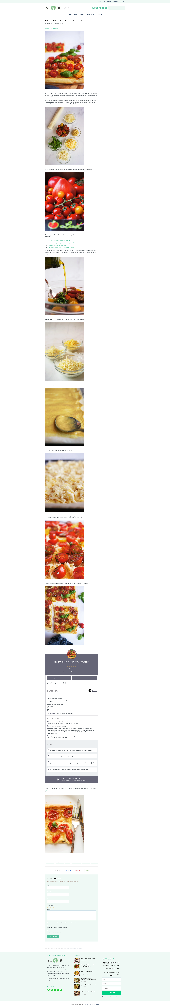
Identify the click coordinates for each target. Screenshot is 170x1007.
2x (93, 690)
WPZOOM (96, 1004)
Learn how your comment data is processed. (74, 948)
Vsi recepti (94, 863)
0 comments (59, 23)
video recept (85, 863)
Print (88, 870)
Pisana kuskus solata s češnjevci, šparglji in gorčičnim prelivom (62, 242)
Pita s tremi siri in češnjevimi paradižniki (66, 20)
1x (90, 690)
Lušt (46, 790)
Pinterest (79, 870)
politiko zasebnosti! (112, 996)
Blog (104, 1)
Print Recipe (56, 28)
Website (49, 899)
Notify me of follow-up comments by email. (57, 927)
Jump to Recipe (49, 28)
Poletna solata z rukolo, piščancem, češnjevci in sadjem (61, 244)
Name (48, 885)
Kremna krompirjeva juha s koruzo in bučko (87, 972)
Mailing (109, 1)
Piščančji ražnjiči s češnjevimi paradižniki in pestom (88, 965)
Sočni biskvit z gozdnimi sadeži (88, 958)
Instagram (49, 980)
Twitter (54, 980)
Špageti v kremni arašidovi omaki (88, 985)
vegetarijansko (76, 863)
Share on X (58, 870)
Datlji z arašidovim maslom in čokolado (87, 992)
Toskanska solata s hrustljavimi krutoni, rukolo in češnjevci (61, 247)
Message (49, 909)
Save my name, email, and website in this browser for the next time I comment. (65, 923)
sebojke (68, 863)
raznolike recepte (55, 971)
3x (95, 690)
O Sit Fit (122, 1)
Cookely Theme (88, 1004)
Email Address (50, 892)
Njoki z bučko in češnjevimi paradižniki (57, 245)
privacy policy (161, 1004)
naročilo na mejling (51, 975)
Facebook (68, 870)
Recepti (99, 1)
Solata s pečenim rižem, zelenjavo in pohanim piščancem (88, 978)
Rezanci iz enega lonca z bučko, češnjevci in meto (59, 240)
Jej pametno (115, 1)
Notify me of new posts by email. (54, 932)
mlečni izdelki (59, 863)
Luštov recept (50, 863)
